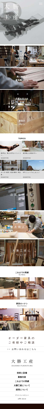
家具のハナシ (22, 122)
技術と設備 (22, 373)
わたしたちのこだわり (22, 56)
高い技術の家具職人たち (22, 78)
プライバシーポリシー (22, 395)
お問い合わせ (22, 399)
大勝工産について (22, 252)
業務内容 (22, 377)
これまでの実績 (22, 381)
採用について (22, 390)
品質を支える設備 (22, 100)
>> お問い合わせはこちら (22, 349)
